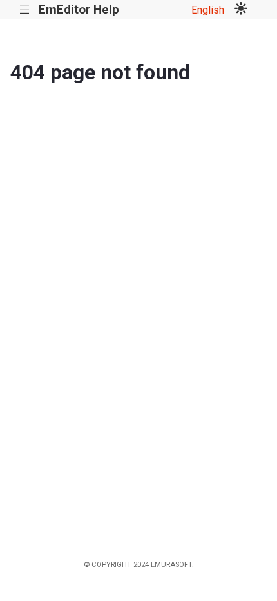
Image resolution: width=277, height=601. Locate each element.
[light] (240, 9)
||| (25, 10)
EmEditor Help (79, 9)
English (207, 10)
